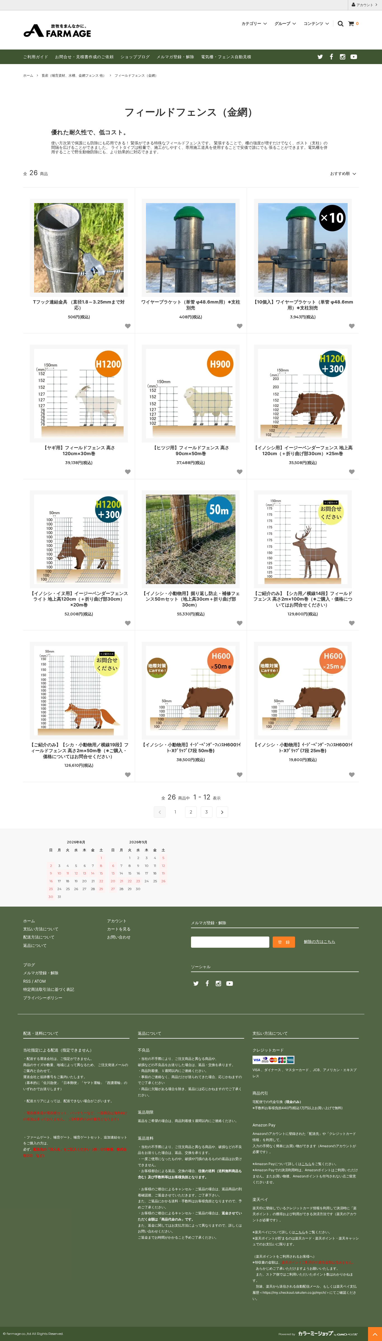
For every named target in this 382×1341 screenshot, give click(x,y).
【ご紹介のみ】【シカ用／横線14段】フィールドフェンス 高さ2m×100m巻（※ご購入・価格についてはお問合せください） (302, 599)
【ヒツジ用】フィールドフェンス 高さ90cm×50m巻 (190, 450)
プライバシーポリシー (42, 997)
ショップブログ (135, 56)
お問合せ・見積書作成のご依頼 (84, 56)
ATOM (40, 981)
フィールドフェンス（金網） (136, 75)
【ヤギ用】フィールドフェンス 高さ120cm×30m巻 (79, 450)
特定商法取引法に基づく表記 (48, 989)
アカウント (365, 5)
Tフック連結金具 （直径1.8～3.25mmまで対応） (79, 304)
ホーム (28, 75)
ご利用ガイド (35, 56)
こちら (306, 1164)
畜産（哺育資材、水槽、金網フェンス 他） (74, 75)
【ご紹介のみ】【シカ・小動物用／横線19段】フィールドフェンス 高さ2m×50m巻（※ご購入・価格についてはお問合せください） (79, 750)
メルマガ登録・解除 (175, 56)
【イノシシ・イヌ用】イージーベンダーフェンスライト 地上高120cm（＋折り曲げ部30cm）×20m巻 (79, 599)
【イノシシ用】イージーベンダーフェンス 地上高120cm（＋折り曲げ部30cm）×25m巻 (303, 450)
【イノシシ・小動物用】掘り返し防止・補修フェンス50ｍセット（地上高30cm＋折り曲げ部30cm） (191, 599)
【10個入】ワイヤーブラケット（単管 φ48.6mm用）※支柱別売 (303, 304)
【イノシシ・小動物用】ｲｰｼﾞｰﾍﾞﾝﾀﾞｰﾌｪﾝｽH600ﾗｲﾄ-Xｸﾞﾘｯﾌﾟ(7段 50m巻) (191, 747)
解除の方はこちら (319, 941)
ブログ (29, 964)
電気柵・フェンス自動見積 (226, 56)
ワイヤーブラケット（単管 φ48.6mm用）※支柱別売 (190, 304)
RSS (27, 981)
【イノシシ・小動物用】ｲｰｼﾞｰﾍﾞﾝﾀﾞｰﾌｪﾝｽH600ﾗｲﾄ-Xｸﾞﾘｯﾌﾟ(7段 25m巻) (303, 747)
